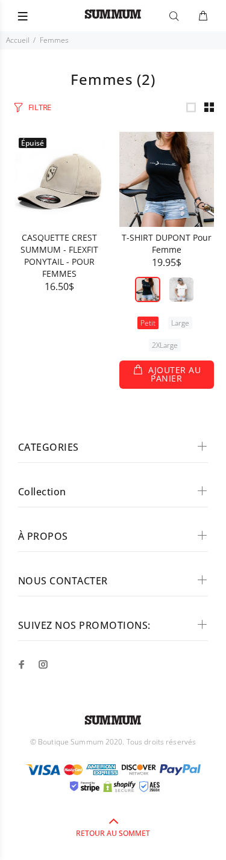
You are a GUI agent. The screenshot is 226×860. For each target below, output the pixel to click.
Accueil (18, 40)
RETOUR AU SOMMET (113, 833)
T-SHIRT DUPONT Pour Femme (167, 243)
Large (180, 323)
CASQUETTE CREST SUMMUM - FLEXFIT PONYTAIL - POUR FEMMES (59, 255)
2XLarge (165, 345)
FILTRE (39, 107)
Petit (147, 323)
